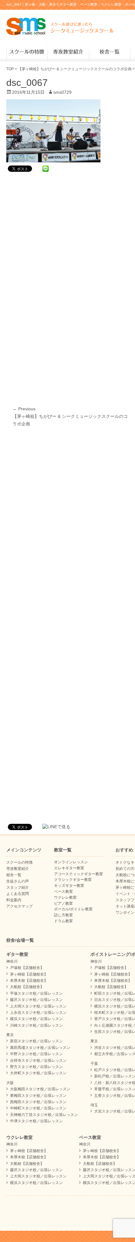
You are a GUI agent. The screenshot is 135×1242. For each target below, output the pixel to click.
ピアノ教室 (63, 903)
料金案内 (13, 900)
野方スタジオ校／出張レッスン (36, 1067)
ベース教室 (63, 891)
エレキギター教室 (69, 868)
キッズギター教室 (69, 885)
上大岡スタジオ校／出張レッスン (38, 1006)
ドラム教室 (63, 921)
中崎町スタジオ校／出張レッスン (38, 1108)
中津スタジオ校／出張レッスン (36, 1121)
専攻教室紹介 (68, 52)
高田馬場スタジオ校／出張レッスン (40, 1047)
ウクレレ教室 (65, 897)
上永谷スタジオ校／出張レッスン (38, 1012)
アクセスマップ (19, 906)
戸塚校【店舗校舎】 (27, 968)
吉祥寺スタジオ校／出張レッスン (38, 1060)
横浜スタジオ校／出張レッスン (36, 1019)
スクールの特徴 (26, 52)
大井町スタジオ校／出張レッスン (38, 1073)
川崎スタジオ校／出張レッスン (36, 1025)
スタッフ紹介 (17, 887)
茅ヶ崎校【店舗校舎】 (29, 974)
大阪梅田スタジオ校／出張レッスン (40, 1089)
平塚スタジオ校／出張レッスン (36, 993)
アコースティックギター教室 (78, 874)
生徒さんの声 (17, 881)
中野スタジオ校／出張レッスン (36, 1054)
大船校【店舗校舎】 (27, 987)
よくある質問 (17, 894)
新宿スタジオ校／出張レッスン (36, 1041)
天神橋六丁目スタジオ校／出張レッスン (44, 1115)
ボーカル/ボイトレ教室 (73, 909)
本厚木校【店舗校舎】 (29, 980)
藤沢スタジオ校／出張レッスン (36, 999)
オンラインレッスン (71, 862)
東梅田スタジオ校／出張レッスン (38, 1095)
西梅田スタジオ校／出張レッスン (38, 1102)
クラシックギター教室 (73, 879)
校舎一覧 (109, 52)
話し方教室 (63, 915)
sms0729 (62, 92)
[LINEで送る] (45, 168)
